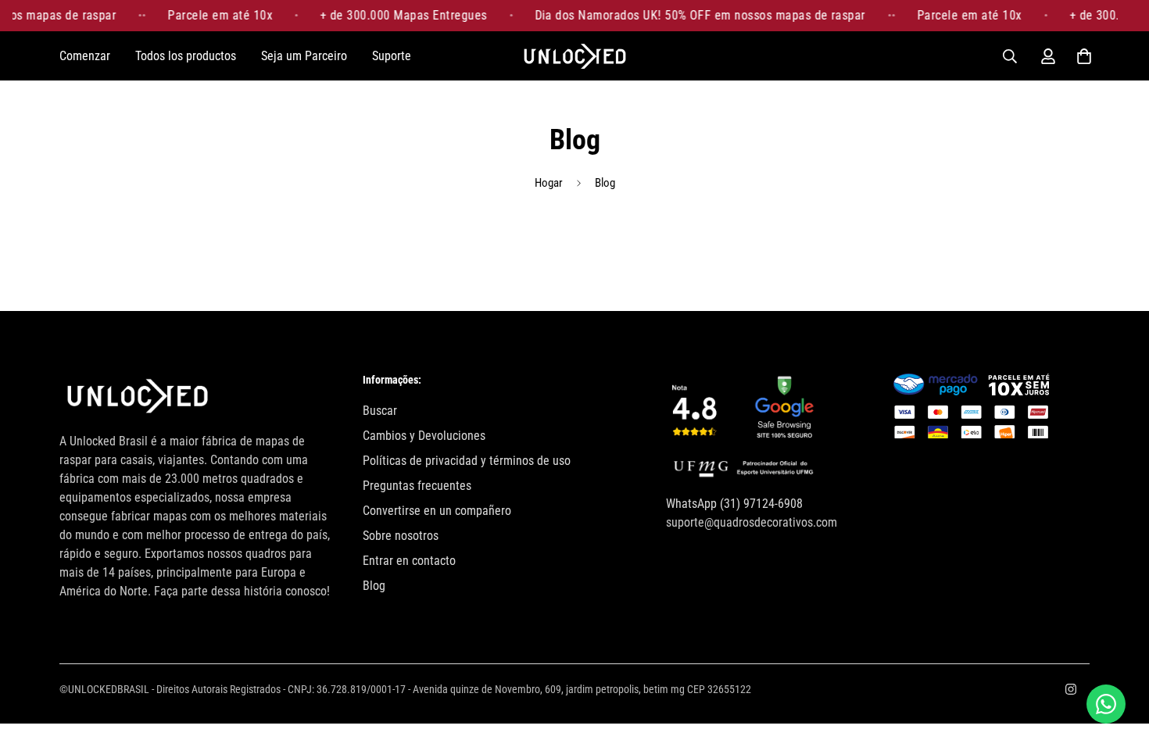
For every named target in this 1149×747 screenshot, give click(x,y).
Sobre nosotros (400, 535)
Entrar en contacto (409, 560)
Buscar (380, 410)
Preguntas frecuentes (417, 485)
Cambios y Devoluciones (424, 435)
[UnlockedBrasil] (575, 55)
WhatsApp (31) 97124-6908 (734, 503)
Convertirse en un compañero (437, 510)
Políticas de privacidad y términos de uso (467, 460)
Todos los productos (185, 55)
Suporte (391, 55)
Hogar (549, 183)
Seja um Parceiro (304, 55)
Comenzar (84, 55)
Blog (374, 585)
